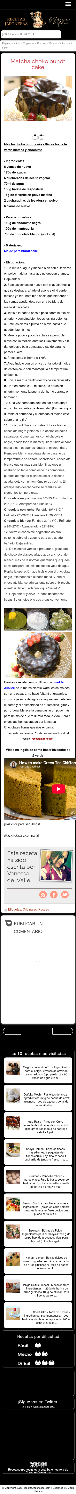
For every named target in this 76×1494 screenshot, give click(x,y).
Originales (28, 43)
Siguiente (63, 1031)
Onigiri (46, 1063)
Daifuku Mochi (46, 1090)
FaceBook (54, 895)
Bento (46, 1199)
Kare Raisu (46, 1117)
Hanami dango (46, 1253)
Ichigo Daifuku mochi (46, 1281)
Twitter (65, 895)
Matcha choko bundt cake (38, 64)
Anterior (12, 1031)
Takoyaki (46, 1226)
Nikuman (46, 1172)
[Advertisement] (38, 1435)
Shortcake (46, 1308)
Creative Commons (38, 1472)
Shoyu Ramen (46, 1145)
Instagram (43, 895)
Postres (41, 43)
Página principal (11, 43)
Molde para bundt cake (21, 251)
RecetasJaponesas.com (36, 1488)
